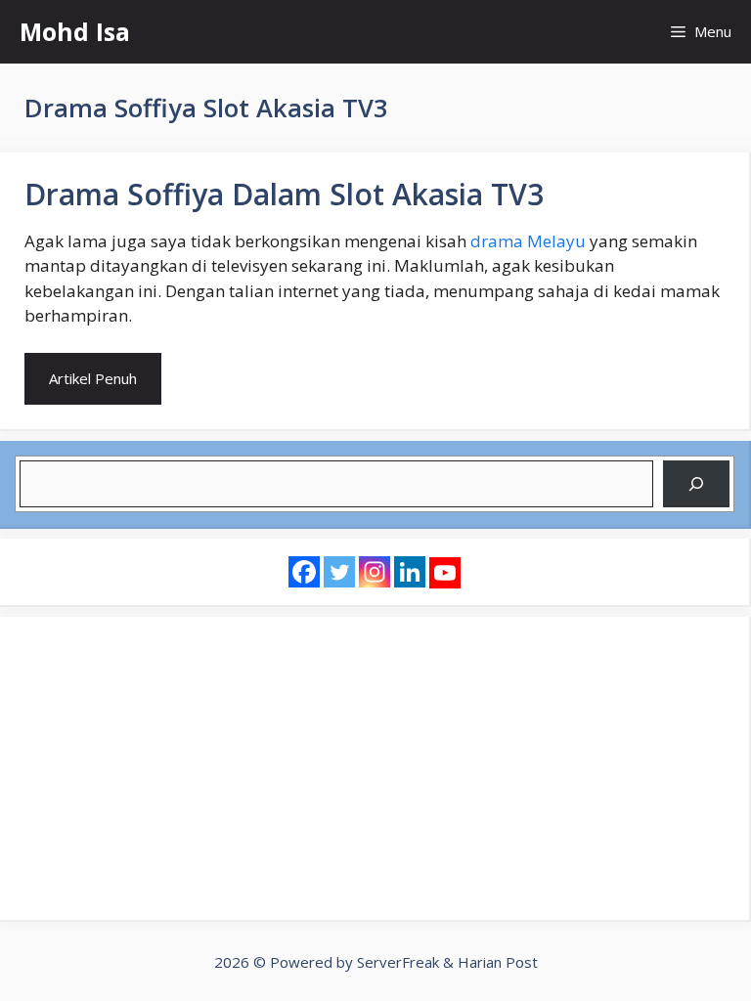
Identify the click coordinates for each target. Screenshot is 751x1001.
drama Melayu (528, 241)
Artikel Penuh (93, 378)
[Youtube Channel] (445, 572)
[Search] (696, 483)
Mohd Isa (75, 31)
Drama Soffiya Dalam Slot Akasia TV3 (284, 194)
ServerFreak (398, 962)
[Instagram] (374, 572)
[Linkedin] (409, 572)
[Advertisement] (374, 768)
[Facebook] (304, 572)
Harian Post (498, 962)
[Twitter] (339, 572)
